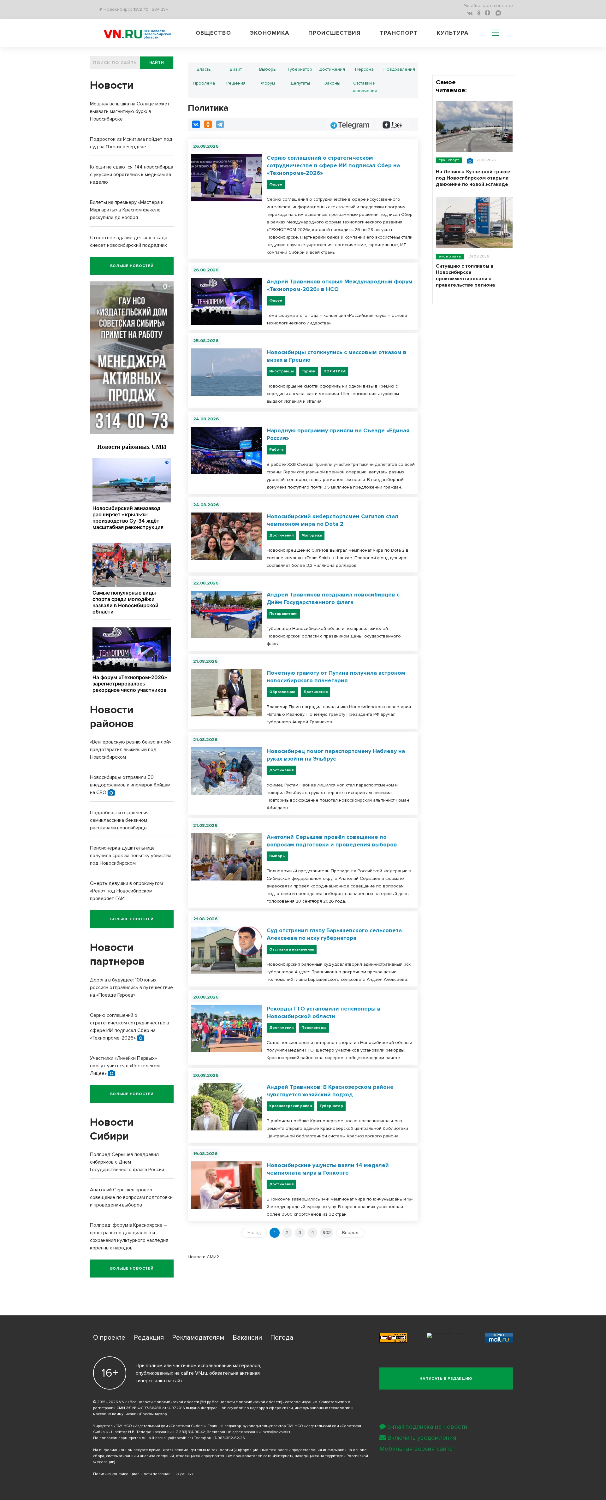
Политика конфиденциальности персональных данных (143, 1474)
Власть (204, 69)
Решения (236, 83)
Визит (236, 69)
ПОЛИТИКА (335, 371)
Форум (268, 83)
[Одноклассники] (208, 124)
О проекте (109, 1338)
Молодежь (311, 535)
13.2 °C (140, 9)
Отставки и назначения (364, 86)
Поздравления (399, 69)
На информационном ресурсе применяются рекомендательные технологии (163, 1450)
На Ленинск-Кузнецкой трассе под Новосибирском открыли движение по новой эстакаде (473, 178)
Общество (213, 32)
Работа (276, 449)
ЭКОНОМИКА (450, 256)
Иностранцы (281, 371)
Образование (282, 692)
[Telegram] (220, 124)
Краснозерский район (290, 1106)
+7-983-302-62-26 (228, 1438)
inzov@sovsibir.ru (277, 1432)
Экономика (269, 32)
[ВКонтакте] (196, 124)
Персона (364, 69)
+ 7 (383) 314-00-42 (189, 1432)
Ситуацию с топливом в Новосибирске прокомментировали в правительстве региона (465, 275)
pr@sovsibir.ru (180, 1438)
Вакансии (247, 1338)
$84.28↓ (160, 9)
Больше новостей (132, 266)
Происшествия (334, 32)
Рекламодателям (198, 1338)
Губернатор (300, 69)
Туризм (309, 371)
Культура (453, 32)
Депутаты (300, 83)
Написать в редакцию (445, 1378)
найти (156, 62)
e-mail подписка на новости (427, 1427)
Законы (332, 83)
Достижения (332, 69)
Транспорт (399, 32)
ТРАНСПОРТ (449, 160)
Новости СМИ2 (203, 1257)
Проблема (204, 83)
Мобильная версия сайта (416, 1449)
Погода (281, 1338)
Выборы (267, 69)
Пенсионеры (313, 1027)
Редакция (149, 1338)
